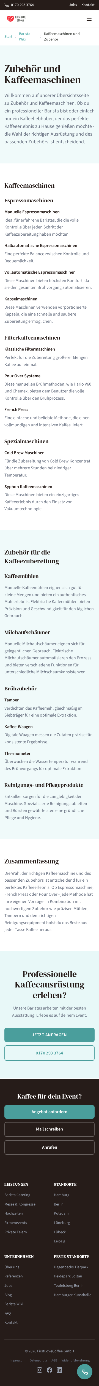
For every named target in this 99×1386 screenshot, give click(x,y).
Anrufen (49, 1147)
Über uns (11, 1267)
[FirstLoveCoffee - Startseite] (16, 18)
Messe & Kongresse (19, 1204)
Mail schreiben (49, 1129)
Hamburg (61, 1195)
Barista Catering (17, 1195)
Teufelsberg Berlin (69, 1285)
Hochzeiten (13, 1213)
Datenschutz (38, 1360)
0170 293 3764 (22, 5)
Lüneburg (62, 1223)
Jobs (73, 5)
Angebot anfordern (49, 1112)
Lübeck (60, 1232)
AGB (54, 1360)
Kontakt (88, 5)
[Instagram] (39, 1370)
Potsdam (61, 1213)
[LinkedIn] (59, 1370)
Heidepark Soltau (68, 1276)
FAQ (7, 1313)
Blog (8, 1295)
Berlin (59, 1204)
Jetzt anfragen (49, 1035)
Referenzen (13, 1276)
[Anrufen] (84, 1371)
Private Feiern (15, 1232)
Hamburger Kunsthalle (72, 1295)
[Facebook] (49, 1370)
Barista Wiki (24, 36)
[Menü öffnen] (89, 18)
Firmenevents (15, 1223)
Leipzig (59, 1241)
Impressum (17, 1360)
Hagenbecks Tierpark (71, 1267)
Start (8, 36)
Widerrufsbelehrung (76, 1360)
